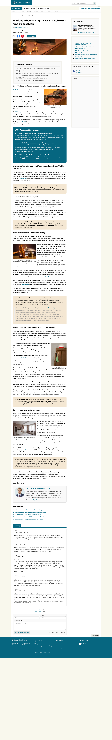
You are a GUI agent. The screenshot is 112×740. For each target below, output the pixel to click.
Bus (23, 12)
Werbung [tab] (17, 526)
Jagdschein (25, 450)
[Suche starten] (94, 3)
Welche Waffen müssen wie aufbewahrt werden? (32, 78)
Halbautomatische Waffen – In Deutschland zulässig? (28, 510)
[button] (14, 36)
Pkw (13, 12)
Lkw (18, 12)
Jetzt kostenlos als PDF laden (87, 32)
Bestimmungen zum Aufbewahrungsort (32, 80)
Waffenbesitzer (17, 90)
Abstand (37, 650)
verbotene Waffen (51, 308)
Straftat (47, 277)
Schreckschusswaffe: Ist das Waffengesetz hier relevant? (29, 517)
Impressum (60, 646)
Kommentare (31, 36)
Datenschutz (61, 644)
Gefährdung (23, 179)
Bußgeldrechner (39, 644)
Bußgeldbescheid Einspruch (42, 652)
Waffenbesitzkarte (49, 157)
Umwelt (35, 12)
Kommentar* (18, 621)
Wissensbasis (17, 15)
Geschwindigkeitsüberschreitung (43, 646)
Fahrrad (28, 12)
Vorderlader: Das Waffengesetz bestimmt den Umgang (28, 519)
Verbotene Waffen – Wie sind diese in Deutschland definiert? (30, 512)
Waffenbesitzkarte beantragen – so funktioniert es (27, 514)
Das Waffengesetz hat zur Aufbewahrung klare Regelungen (36, 68)
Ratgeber (56, 12)
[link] (90, 8)
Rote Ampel (38, 648)
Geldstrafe (25, 284)
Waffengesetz (19, 112)
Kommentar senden (22, 632)
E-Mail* (42, 615)
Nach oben (96, 635)
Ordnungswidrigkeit (22, 151)
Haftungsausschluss (63, 648)
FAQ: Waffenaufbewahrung (25, 71)
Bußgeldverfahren (37, 500)
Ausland (49, 12)
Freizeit (42, 12)
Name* (16, 615)
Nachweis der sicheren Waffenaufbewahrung (34, 76)
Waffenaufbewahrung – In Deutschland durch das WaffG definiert (38, 73)
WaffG (24, 122)
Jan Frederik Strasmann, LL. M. (22, 27)
